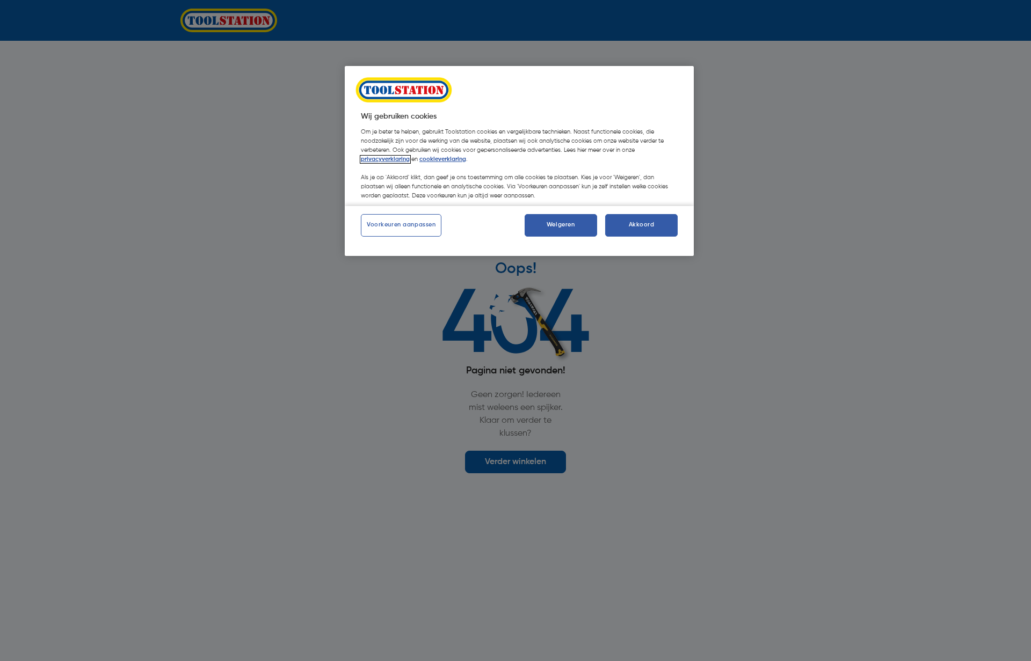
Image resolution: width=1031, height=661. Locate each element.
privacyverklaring (385, 159)
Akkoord (642, 225)
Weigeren (561, 225)
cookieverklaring (442, 159)
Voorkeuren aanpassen (401, 225)
